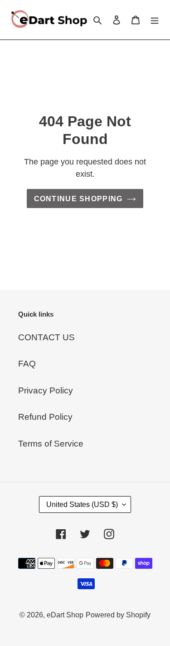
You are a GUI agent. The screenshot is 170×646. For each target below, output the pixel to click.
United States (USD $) (82, 504)
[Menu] (154, 20)
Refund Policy (45, 417)
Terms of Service (50, 443)
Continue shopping (78, 198)
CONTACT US (46, 337)
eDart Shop (65, 615)
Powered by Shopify (118, 615)
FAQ (27, 363)
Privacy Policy (45, 390)
